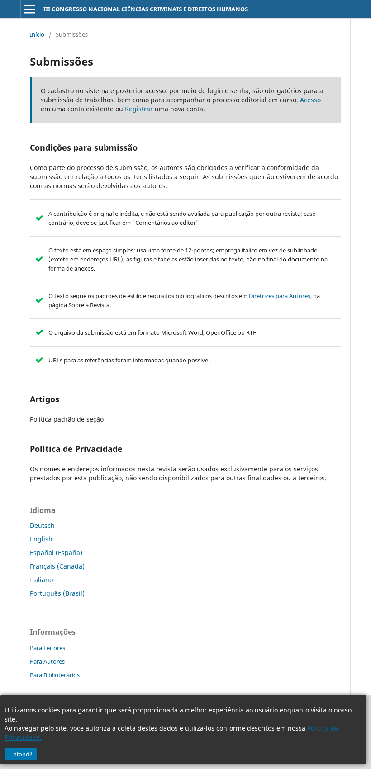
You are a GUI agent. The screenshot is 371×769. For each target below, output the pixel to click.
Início (37, 34)
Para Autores (47, 661)
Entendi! (21, 754)
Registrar (139, 108)
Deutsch (42, 525)
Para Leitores (47, 648)
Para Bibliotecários (55, 675)
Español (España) (56, 552)
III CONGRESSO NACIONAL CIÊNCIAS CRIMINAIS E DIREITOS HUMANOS (145, 9)
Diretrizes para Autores (279, 296)
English (41, 539)
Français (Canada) (57, 566)
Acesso (310, 99)
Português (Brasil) (57, 593)
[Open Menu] (30, 9)
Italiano (41, 579)
